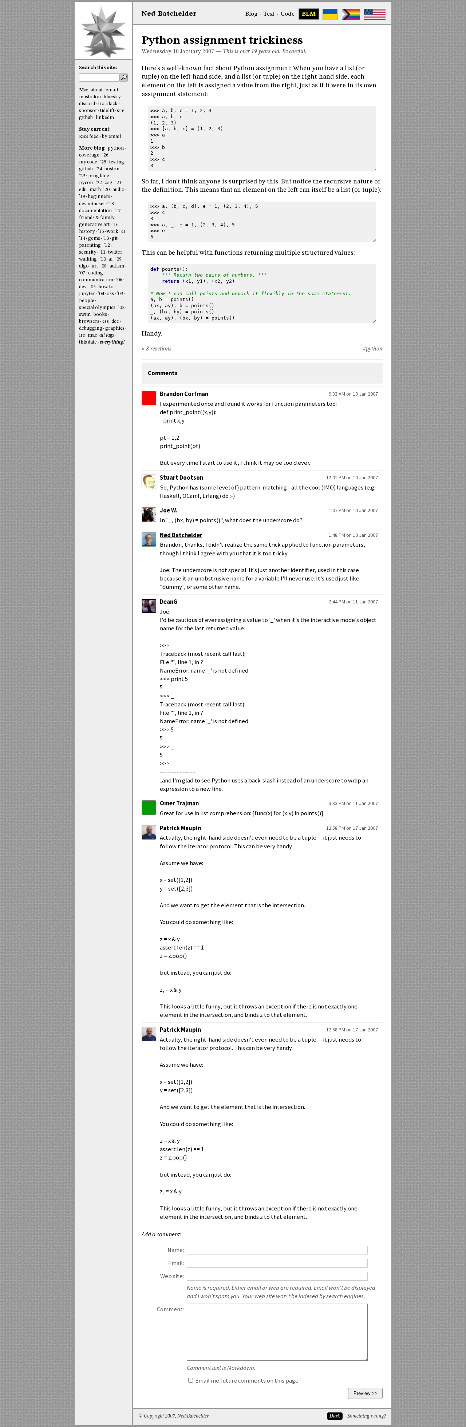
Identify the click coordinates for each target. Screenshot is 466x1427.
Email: (176, 1263)
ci (123, 231)
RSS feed (89, 136)
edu (83, 189)
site (121, 110)
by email (111, 136)
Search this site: (98, 68)
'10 (103, 259)
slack (112, 104)
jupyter (87, 294)
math (95, 189)
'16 (115, 224)
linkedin (105, 117)
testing (116, 162)
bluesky (112, 97)
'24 (99, 169)
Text (269, 14)
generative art (94, 224)
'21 (118, 183)
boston (111, 169)
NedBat (169, 13)
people (86, 300)
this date (88, 342)
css (105, 321)
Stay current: (95, 129)
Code (288, 14)
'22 (99, 183)
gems (94, 238)
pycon (86, 183)
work (112, 231)
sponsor (88, 110)
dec (115, 321)
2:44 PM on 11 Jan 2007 (353, 601)
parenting (90, 245)
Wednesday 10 (160, 52)
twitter (115, 252)
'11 (102, 252)
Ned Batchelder (181, 535)
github (86, 117)
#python (373, 349)
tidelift (107, 110)
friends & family (97, 217)
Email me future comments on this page (246, 1380)
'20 (106, 189)
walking (88, 259)
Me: (84, 90)
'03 (120, 294)
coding (95, 273)
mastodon (90, 97)
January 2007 (197, 52)
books (100, 314)
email (112, 90)
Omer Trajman (179, 803)
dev (83, 287)
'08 (103, 266)
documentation (95, 211)
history (87, 231)
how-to (106, 287)
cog (108, 183)
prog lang (99, 176)
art (95, 266)
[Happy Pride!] (351, 14)
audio (118, 189)
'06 (119, 280)
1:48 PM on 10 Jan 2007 (353, 535)
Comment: (170, 1309)
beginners (99, 196)
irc (101, 104)
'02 (121, 307)
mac (92, 335)
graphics (115, 328)
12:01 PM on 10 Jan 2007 (352, 477)
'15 (101, 231)
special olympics (97, 307)
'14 (82, 238)
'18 (111, 204)
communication (96, 280)
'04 (101, 294)
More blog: (93, 148)
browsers (89, 321)
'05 (93, 287)
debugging (90, 328)
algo (84, 266)
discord (87, 104)
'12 (107, 245)
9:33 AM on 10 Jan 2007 (353, 394)
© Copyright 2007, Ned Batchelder (174, 1416)
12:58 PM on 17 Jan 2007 (352, 828)
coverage (89, 155)
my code (88, 162)
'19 (82, 196)
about (97, 90)
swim (85, 314)
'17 (118, 211)
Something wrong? (366, 1416)
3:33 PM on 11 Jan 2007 (353, 803)
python (116, 148)
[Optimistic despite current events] (375, 14)
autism (117, 266)
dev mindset (92, 204)
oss (110, 294)
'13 (106, 238)
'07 (82, 273)
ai (110, 259)
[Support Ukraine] (330, 14)
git (115, 238)
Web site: (172, 1276)
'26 (105, 155)
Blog (251, 14)
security (87, 252)
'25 (103, 162)
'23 (82, 176)
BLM (309, 14)
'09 (118, 259)
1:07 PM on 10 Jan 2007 (353, 510)
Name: (175, 1250)
